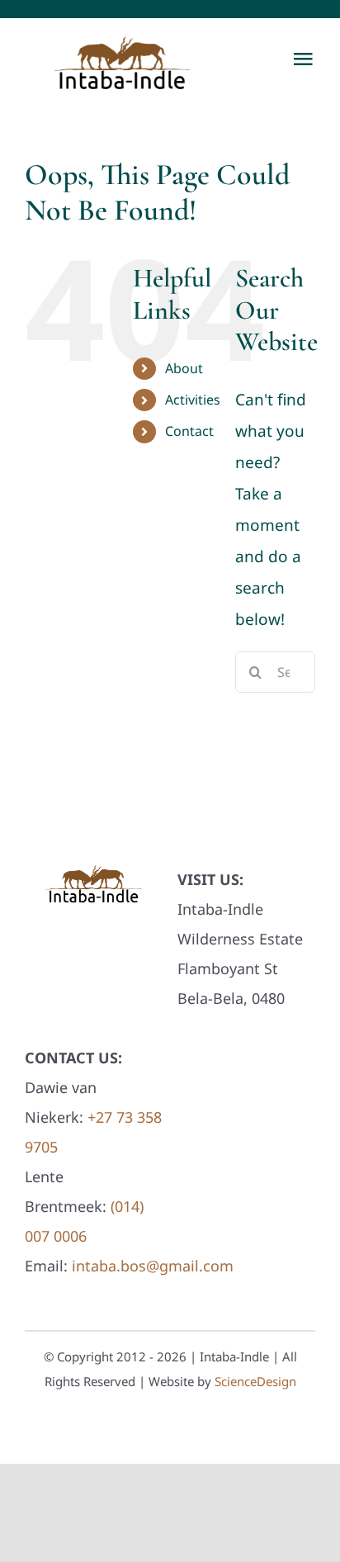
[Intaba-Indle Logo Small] (94, 865)
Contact (189, 431)
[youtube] (310, 10)
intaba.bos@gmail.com (153, 1266)
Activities (192, 399)
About (184, 368)
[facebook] (255, 10)
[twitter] (282, 10)
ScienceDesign (255, 1381)
